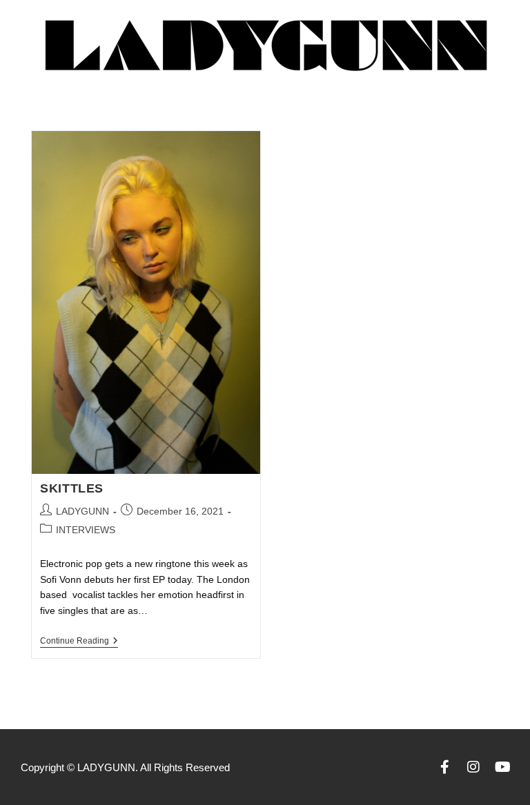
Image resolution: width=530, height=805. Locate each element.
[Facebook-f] (444, 767)
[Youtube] (502, 767)
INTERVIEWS (85, 529)
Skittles (72, 488)
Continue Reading (79, 641)
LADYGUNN (82, 511)
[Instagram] (473, 767)
